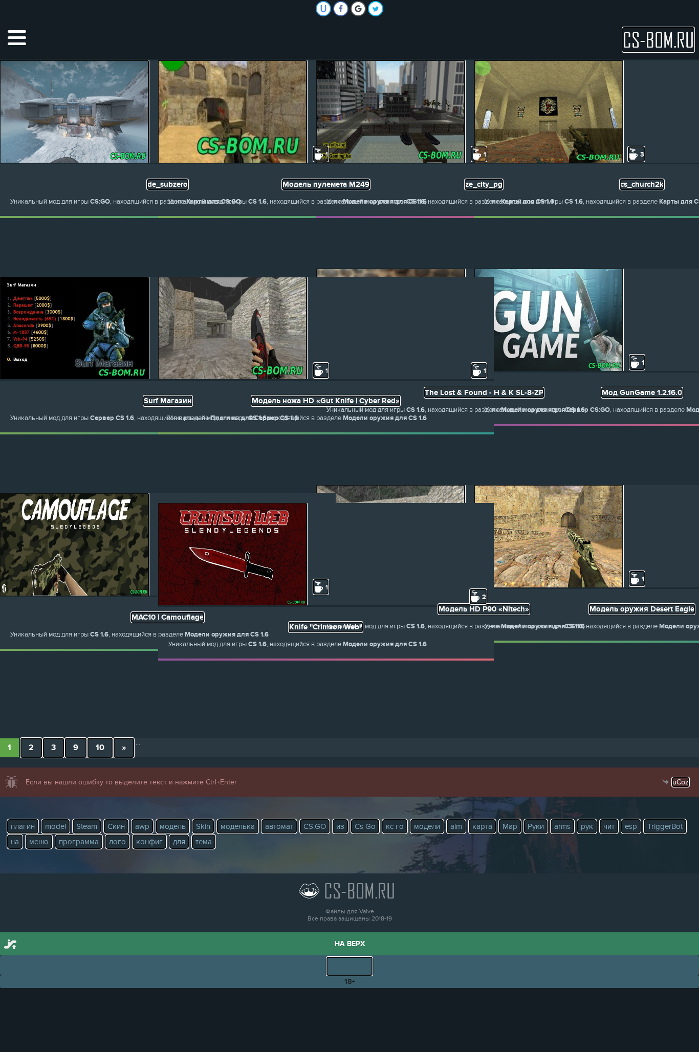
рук (587, 826)
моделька (238, 826)
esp (631, 826)
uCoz (680, 782)
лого (117, 841)
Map (510, 826)
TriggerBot (665, 826)
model (55, 826)
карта (482, 826)
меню (39, 841)
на (15, 841)
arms (562, 826)
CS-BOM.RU (658, 40)
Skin (203, 826)
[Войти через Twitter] (375, 8)
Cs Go (365, 826)
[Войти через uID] (323, 8)
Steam (86, 826)
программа (79, 841)
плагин (23, 826)
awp (142, 826)
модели (427, 826)
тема (203, 841)
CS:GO (314, 826)
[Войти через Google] (358, 8)
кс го (395, 826)
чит (609, 826)
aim (456, 826)
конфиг (149, 841)
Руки (536, 826)
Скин (116, 826)
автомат (279, 826)
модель (173, 826)
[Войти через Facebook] (340, 8)
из (340, 826)
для (179, 841)
